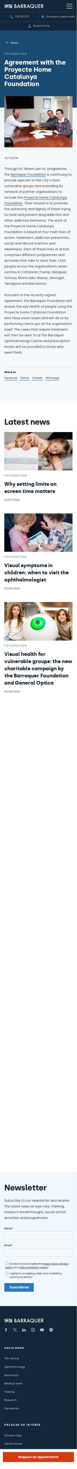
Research (10, 1400)
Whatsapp (52, 378)
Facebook (10, 378)
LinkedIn (37, 378)
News (14, 42)
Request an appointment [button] (38, 1457)
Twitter (24, 378)
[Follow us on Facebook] (5, 1329)
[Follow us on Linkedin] (23, 1329)
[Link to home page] (24, 6)
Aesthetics (11, 1375)
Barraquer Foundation (28, 174)
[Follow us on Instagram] (32, 1329)
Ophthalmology (14, 1366)
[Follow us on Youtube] (41, 1329)
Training (9, 1391)
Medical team (13, 1383)
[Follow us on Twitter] (14, 1329)
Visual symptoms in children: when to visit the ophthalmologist (36, 572)
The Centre (11, 1358)
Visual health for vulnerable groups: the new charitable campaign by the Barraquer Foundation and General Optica (38, 668)
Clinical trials (13, 1435)
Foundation (15, 53)
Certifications (13, 1443)
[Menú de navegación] (69, 6)
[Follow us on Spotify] (50, 1329)
